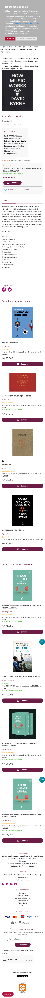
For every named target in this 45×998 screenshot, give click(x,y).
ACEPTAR (10, 38)
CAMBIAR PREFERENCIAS (26, 38)
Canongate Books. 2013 (11, 124)
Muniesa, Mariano (8, 680)
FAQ (22, 906)
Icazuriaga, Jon (7, 612)
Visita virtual (22, 903)
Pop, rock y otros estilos (18, 47)
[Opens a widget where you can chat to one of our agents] (8, 994)
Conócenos (22, 893)
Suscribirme (22, 945)
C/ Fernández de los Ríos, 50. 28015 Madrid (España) (22, 875)
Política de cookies (22, 895)
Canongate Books (19, 141)
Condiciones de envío (22, 898)
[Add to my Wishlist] (5, 189)
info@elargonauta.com (22, 880)
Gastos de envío (22, 900)
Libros (4, 47)
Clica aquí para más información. (27, 24)
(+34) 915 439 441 (22, 877)
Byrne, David (6, 346)
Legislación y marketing (18, 66)
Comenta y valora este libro (20, 160)
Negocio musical (16, 69)
